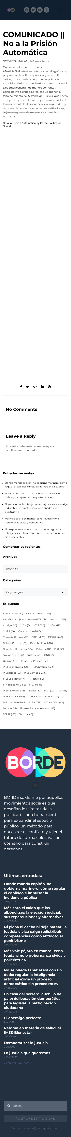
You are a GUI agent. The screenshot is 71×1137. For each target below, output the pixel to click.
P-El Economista (15, 667)
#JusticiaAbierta (38, 613)
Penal (35, 690)
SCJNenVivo (54, 702)
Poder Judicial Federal (43, 696)
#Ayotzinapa (13, 613)
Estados (43, 649)
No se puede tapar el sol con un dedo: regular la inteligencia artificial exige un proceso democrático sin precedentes (35, 533)
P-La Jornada (35, 672)
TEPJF (9, 714)
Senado (10, 708)
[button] (61, 9)
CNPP (9, 631)
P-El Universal (42, 667)
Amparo (58, 619)
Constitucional (29, 631)
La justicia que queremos (27, 1053)
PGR (49, 690)
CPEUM (38, 637)
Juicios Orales (13, 655)
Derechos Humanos (18, 649)
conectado (41, 446)
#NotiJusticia (13, 619)
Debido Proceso (15, 643)
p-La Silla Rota (14, 678)
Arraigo (10, 625)
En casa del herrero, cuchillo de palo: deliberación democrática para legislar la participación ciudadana (32, 1001)
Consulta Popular (16, 637)
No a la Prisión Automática (19, 123)
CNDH (54, 625)
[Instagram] (46, 9)
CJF (40, 625)
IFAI (59, 649)
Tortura (26, 714)
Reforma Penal (39, 61)
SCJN (35, 702)
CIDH (26, 625)
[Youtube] (39, 9)
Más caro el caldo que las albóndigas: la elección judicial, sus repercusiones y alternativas (34, 912)
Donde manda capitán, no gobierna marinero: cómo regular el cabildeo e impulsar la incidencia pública (34, 891)
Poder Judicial (14, 696)
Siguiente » (24, 1062)
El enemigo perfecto (22, 1018)
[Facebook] (26, 9)
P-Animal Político (34, 661)
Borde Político (49, 123)
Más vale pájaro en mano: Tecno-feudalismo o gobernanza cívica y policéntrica (35, 955)
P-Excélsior (12, 672)
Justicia (34, 655)
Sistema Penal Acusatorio (37, 708)
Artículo (23, 61)
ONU (49, 655)
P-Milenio (36, 678)
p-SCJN (36, 684)
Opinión (10, 661)
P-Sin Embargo (14, 690)
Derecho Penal (41, 643)
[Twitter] (33, 9)
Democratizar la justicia (26, 1043)
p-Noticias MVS (14, 684)
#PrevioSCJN (37, 619)
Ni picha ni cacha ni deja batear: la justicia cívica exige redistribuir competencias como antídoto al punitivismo (36, 508)
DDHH (55, 637)
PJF (62, 690)
